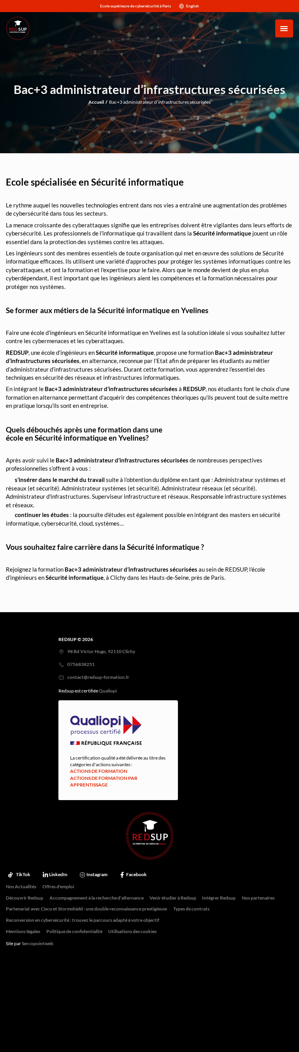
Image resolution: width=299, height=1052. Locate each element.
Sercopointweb (37, 943)
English (192, 6)
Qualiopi (108, 691)
